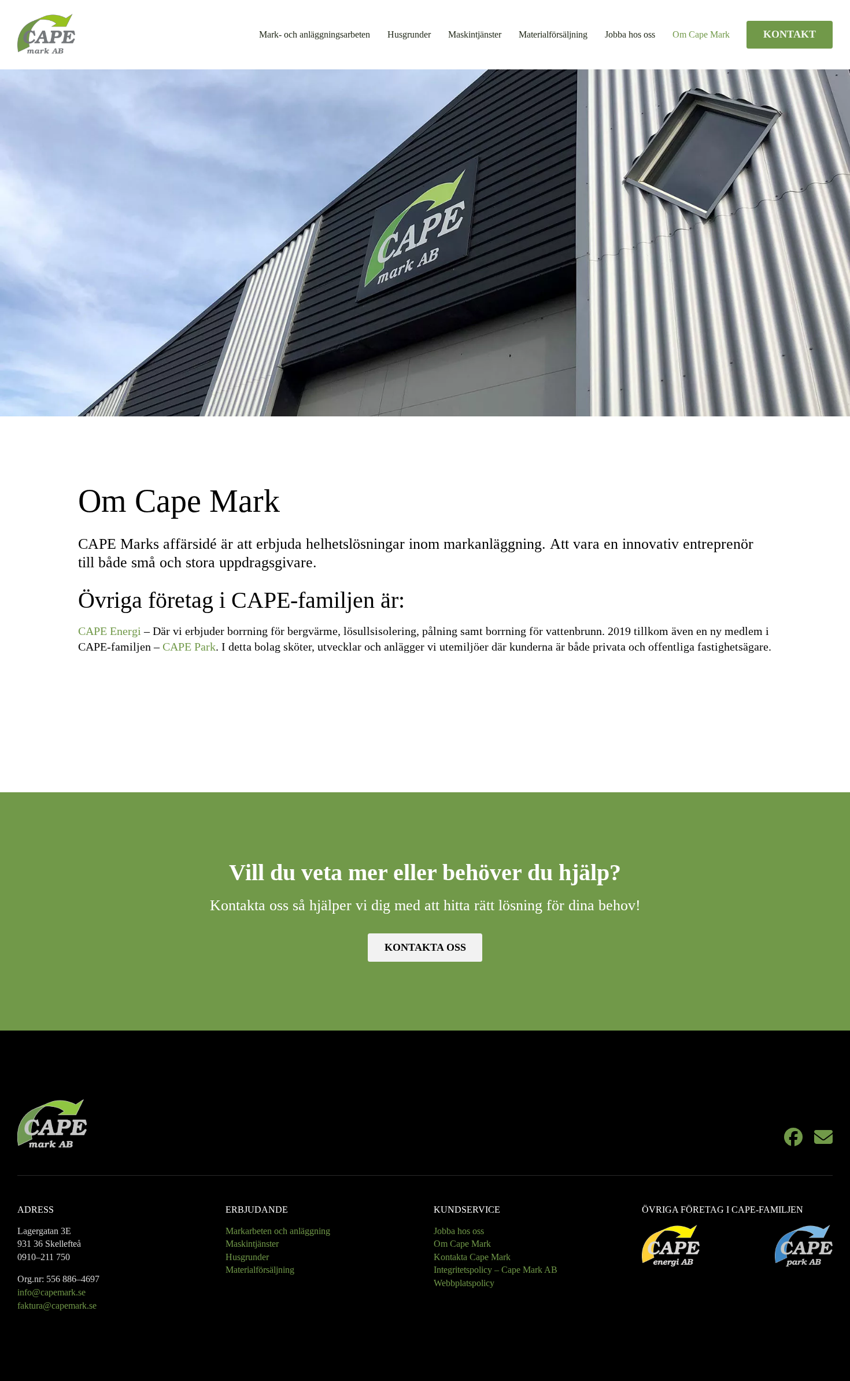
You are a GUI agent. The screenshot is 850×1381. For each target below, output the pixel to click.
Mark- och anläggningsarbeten (314, 34)
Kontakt (789, 34)
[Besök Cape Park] (804, 1245)
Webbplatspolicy (464, 1283)
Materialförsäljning (553, 34)
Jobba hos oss (630, 34)
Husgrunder (409, 34)
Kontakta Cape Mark (472, 1257)
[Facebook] (793, 1139)
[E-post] (823, 1139)
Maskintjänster (474, 34)
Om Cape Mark (701, 34)
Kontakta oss (425, 947)
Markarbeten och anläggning (278, 1231)
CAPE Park (189, 646)
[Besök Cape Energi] (671, 1245)
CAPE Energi (109, 631)
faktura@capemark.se (57, 1305)
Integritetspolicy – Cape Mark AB (495, 1270)
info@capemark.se (51, 1292)
